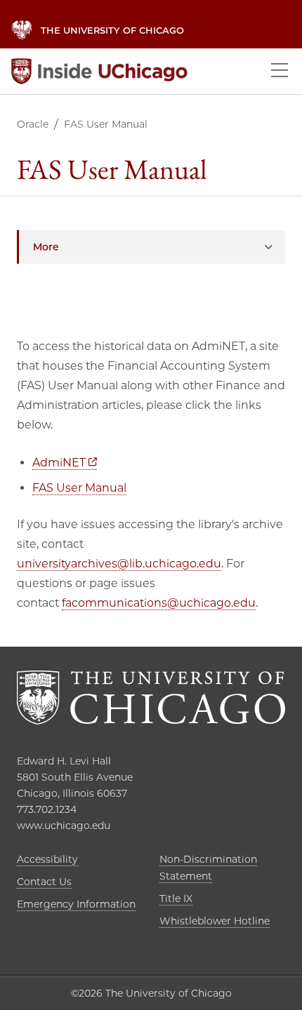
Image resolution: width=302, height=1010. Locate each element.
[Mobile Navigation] (279, 71)
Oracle (32, 124)
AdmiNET (64, 462)
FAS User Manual (79, 487)
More (46, 247)
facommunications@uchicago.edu (159, 603)
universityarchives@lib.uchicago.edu (119, 563)
